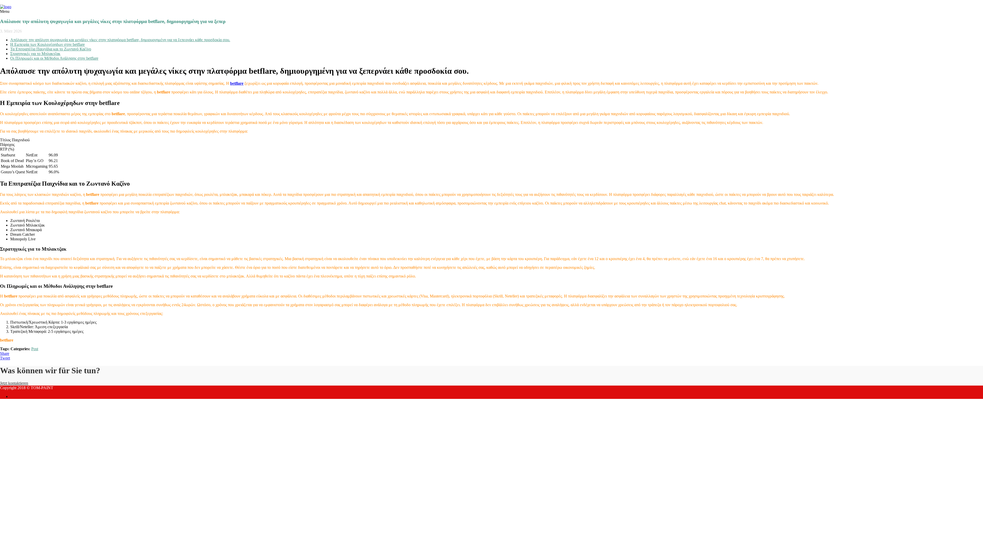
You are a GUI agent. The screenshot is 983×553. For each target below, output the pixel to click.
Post (34, 349)
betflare (236, 83)
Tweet (5, 358)
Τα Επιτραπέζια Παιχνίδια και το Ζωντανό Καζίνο (50, 49)
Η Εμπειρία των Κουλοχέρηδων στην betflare (47, 44)
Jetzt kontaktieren (14, 383)
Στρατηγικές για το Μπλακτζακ (35, 53)
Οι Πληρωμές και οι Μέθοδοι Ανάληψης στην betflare (54, 58)
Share (4, 353)
